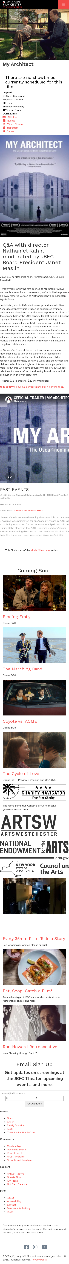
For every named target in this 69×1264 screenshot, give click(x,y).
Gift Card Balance (17, 1184)
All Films (11, 117)
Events (10, 120)
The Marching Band (22, 669)
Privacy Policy (39, 1259)
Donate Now (14, 1177)
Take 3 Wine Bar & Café (21, 1132)
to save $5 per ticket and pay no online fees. (32, 386)
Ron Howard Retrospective (30, 1046)
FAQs (10, 1129)
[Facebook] (26, 1247)
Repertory (11, 127)
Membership (14, 1146)
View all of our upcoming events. (28, 510)
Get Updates (34, 1103)
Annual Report (15, 1173)
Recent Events (15, 1153)
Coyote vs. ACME (20, 721)
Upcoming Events (17, 1149)
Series (9, 131)
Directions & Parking (18, 1208)
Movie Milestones (40, 550)
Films (10, 1118)
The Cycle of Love (21, 773)
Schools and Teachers (19, 1160)
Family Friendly (15, 1125)
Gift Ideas (12, 1180)
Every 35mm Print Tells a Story (34, 938)
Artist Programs (16, 1156)
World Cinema (14, 124)
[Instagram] (35, 1247)
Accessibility (14, 1201)
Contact (11, 1205)
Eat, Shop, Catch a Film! (27, 990)
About (10, 1198)
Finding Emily (16, 616)
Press (10, 1212)
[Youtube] (44, 1247)
